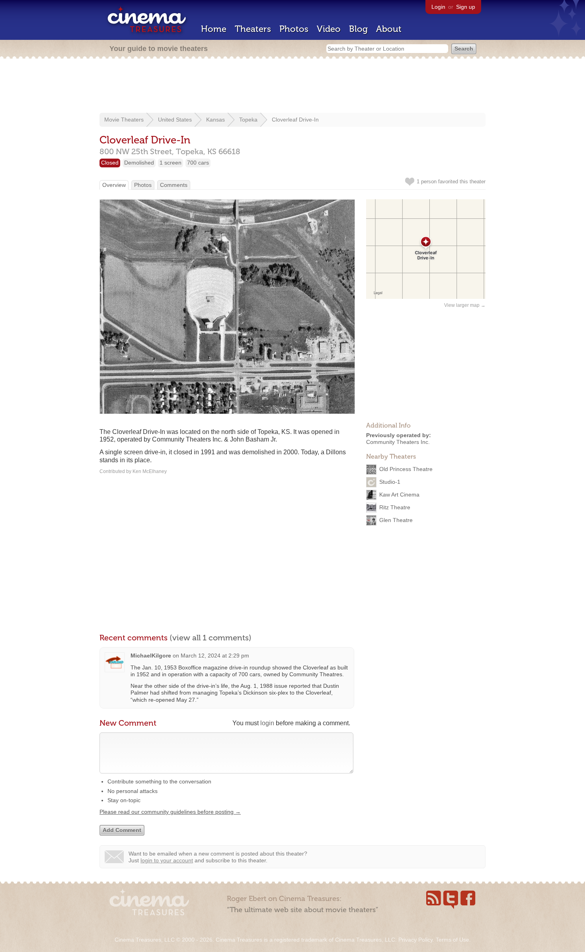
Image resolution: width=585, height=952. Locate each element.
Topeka (248, 119)
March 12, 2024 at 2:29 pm (215, 655)
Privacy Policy (415, 939)
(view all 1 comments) (211, 637)
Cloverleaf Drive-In (295, 119)
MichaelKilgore (151, 655)
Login (438, 7)
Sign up (465, 7)
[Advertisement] (292, 86)
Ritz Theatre (394, 507)
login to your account (166, 860)
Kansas (215, 119)
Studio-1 (389, 481)
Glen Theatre (396, 519)
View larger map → (465, 305)
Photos (293, 29)
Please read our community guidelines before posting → (170, 812)
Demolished (139, 162)
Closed (110, 162)
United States (175, 119)
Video (329, 29)
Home (213, 29)
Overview (114, 185)
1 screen (170, 162)
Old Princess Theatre (406, 468)
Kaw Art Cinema (399, 494)
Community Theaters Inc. (398, 442)
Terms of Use (452, 939)
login (267, 723)
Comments (173, 185)
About (389, 29)
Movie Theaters (124, 119)
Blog (358, 29)
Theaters (253, 29)
